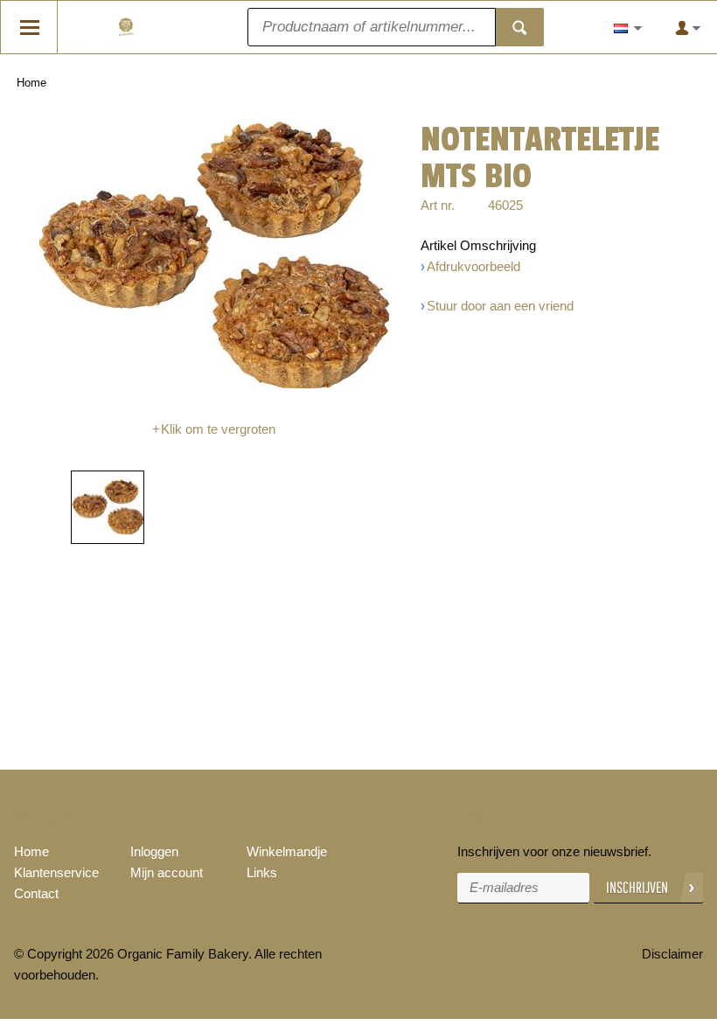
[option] (214, 255)
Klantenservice (56, 872)
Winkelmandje (287, 851)
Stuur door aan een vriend (500, 305)
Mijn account (166, 872)
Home (31, 82)
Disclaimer (672, 953)
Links (262, 872)
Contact (36, 893)
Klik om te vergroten (218, 429)
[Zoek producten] (520, 27)
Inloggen (154, 851)
